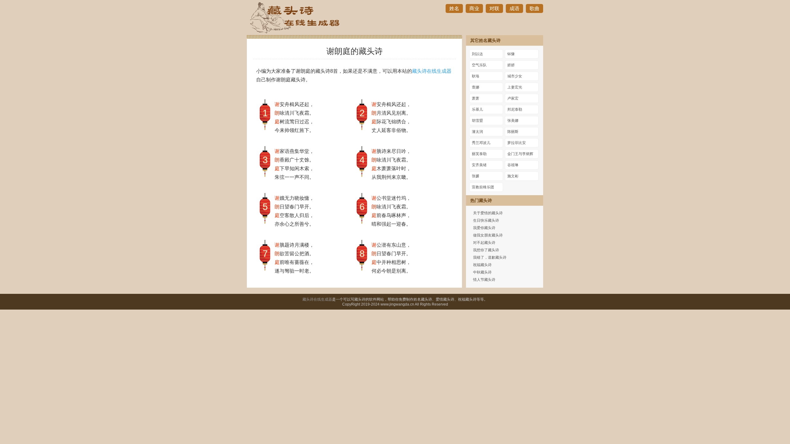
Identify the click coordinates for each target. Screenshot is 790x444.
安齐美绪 (479, 165)
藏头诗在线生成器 (431, 71)
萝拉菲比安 (516, 143)
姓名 (454, 8)
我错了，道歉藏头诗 (489, 257)
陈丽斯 (512, 132)
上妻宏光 (514, 87)
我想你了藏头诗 (486, 250)
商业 (474, 8)
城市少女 (514, 76)
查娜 (475, 87)
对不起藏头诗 (484, 242)
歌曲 (534, 8)
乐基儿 (477, 109)
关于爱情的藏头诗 (488, 213)
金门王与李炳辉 (520, 154)
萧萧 (475, 98)
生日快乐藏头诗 (486, 220)
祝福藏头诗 (482, 265)
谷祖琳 (512, 165)
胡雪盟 (477, 120)
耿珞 (475, 76)
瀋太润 (477, 132)
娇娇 (511, 65)
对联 (494, 8)
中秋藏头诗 (482, 272)
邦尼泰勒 (514, 109)
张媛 (475, 176)
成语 (514, 8)
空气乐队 (479, 65)
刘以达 (477, 54)
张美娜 (512, 120)
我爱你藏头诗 (484, 228)
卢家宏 (512, 98)
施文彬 (512, 176)
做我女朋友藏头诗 (488, 235)
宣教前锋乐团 (483, 187)
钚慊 (511, 54)
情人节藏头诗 (484, 280)
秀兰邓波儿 (481, 143)
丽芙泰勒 (479, 154)
